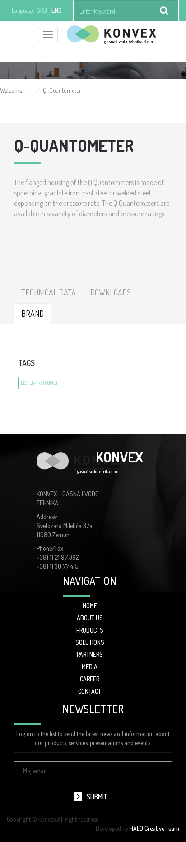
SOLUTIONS (89, 642)
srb (42, 10)
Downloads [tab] (110, 292)
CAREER (89, 679)
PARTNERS (90, 654)
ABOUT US (90, 618)
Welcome (11, 90)
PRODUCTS (89, 630)
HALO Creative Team (154, 828)
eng (56, 10)
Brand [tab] (32, 314)
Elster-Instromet (39, 382)
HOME (90, 605)
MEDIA (90, 667)
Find (164, 10)
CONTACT (89, 691)
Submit (97, 796)
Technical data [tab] (48, 292)
